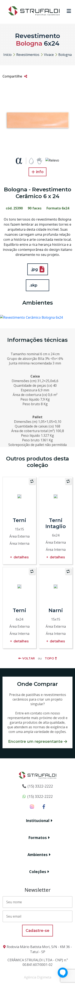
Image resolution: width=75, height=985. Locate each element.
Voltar (28, 658)
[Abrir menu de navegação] (69, 10)
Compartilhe (12, 76)
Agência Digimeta (37, 977)
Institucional (37, 820)
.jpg (34, 269)
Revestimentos (27, 54)
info (40, 172)
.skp (33, 285)
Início (7, 54)
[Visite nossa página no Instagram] (32, 806)
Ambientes (38, 854)
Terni (19, 520)
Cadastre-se (37, 930)
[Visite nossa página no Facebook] (43, 806)
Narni (56, 610)
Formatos (37, 837)
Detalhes (21, 557)
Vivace (49, 54)
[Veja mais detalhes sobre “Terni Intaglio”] (56, 495)
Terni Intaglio (55, 523)
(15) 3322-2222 (40, 786)
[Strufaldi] (34, 10)
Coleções (37, 871)
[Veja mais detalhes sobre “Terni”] (19, 495)
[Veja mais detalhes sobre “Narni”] (56, 586)
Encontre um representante (35, 741)
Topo (49, 658)
